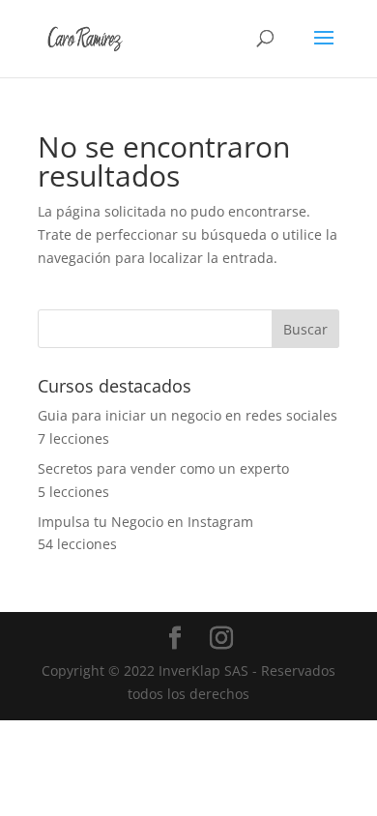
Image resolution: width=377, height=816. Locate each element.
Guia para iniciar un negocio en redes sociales (187, 415)
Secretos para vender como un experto (163, 468)
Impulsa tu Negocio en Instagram (145, 521)
